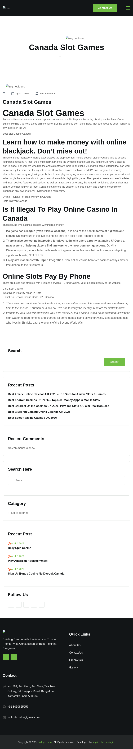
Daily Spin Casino (13, 288)
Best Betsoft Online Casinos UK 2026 (32, 417)
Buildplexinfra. (45, 742)
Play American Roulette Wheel (27, 560)
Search (15, 350)
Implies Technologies (103, 742)
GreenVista (76, 660)
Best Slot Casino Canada (17, 133)
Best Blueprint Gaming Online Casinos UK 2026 (39, 411)
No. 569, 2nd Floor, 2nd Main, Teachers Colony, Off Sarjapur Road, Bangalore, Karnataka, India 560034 (31, 691)
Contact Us (105, 7)
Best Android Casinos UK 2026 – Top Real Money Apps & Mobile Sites (54, 400)
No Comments (47, 93)
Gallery (73, 667)
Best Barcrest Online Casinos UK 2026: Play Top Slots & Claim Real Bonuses (58, 405)
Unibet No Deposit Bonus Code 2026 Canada (28, 297)
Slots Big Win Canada (15, 200)
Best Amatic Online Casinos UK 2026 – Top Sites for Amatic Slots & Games (57, 394)
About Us (75, 645)
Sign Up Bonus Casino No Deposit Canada (36, 573)
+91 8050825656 (17, 706)
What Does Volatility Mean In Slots (22, 292)
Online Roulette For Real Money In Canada (27, 196)
